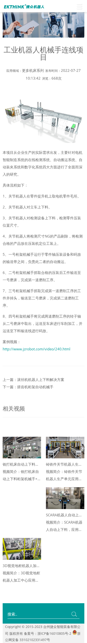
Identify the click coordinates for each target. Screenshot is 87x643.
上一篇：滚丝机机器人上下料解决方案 (33, 379)
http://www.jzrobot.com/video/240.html (36, 348)
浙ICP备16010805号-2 (54, 633)
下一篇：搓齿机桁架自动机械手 (28, 386)
